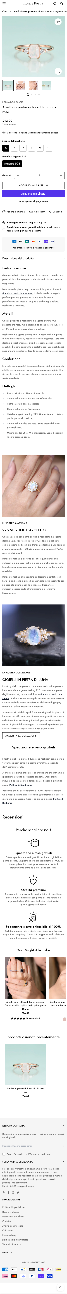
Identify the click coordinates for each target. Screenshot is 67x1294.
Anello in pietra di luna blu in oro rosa (25, 1090)
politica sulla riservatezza (15, 1239)
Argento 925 (12, 164)
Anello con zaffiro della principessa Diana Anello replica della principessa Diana (25, 1005)
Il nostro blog (9, 1235)
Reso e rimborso (10, 1212)
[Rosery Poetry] (33, 4)
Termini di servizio (11, 1244)
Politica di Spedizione (20, 785)
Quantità (6, 175)
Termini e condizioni (39, 1154)
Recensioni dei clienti (13, 1216)
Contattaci (7, 1221)
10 (48, 148)
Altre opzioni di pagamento (33, 201)
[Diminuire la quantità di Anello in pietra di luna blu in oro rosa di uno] (18, 175)
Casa (4, 11)
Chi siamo (7, 1230)
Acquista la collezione (21, 735)
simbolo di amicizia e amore (17, 293)
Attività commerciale (12, 1226)
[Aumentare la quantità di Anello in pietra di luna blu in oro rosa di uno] (61, 175)
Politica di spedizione (13, 1207)
